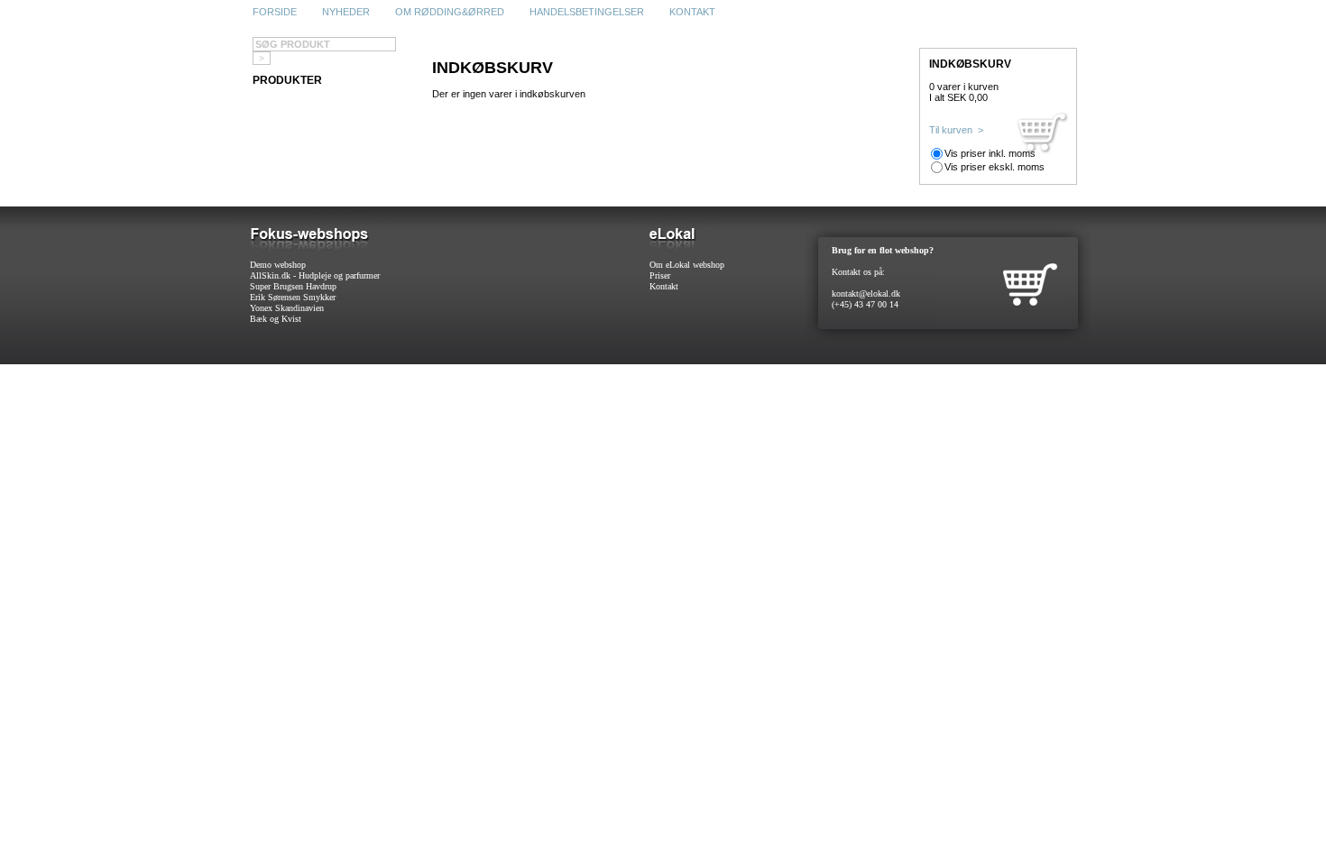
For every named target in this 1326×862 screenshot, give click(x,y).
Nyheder (346, 11)
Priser (659, 275)
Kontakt (692, 11)
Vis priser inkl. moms (990, 153)
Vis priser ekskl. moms (994, 166)
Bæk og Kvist (275, 319)
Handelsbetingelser (586, 11)
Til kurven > (956, 129)
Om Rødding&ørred (449, 11)
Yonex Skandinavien (287, 308)
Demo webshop (278, 265)
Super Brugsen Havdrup (293, 286)
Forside (275, 11)
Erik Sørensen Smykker (293, 297)
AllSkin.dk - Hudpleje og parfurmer (315, 275)
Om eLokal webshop (686, 265)
